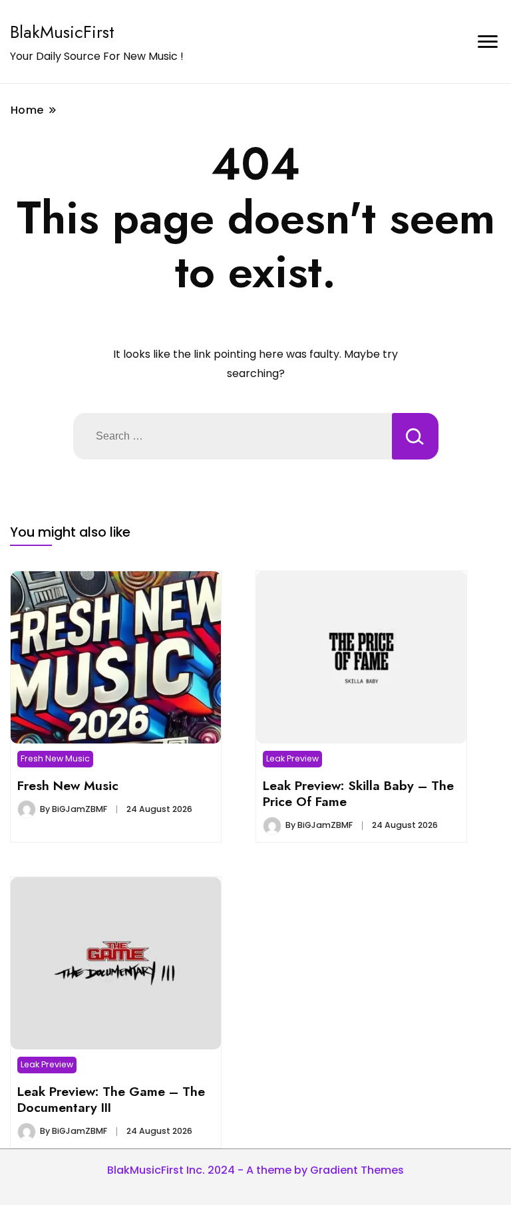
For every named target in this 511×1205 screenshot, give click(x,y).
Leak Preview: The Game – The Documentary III (111, 1099)
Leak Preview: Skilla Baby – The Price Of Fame (358, 793)
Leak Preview (292, 758)
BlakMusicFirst (62, 32)
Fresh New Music (55, 758)
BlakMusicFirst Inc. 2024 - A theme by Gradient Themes (255, 1170)
